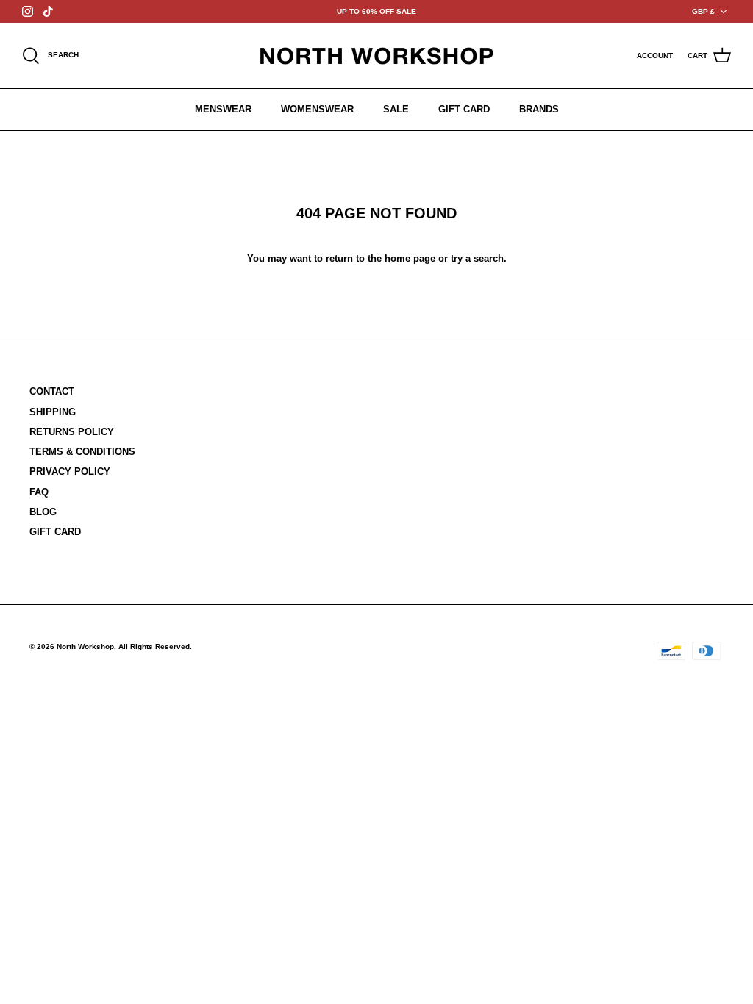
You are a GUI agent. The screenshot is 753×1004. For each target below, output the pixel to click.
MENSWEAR (223, 109)
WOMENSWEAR (317, 109)
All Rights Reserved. (155, 646)
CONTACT (51, 391)
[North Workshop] (376, 55)
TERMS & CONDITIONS (82, 451)
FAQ (39, 492)
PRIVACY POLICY (69, 471)
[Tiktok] (48, 11)
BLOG (43, 511)
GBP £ (703, 11)
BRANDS (539, 109)
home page (410, 258)
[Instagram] (27, 11)
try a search (477, 258)
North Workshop (85, 646)
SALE (396, 109)
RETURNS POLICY (71, 431)
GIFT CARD (464, 109)
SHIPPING (52, 411)
